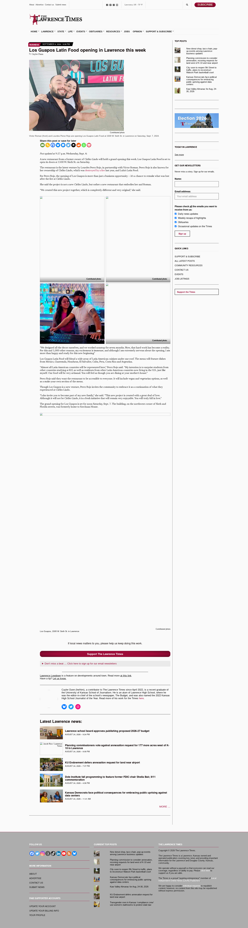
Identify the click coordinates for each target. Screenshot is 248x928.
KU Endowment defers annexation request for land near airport (102, 762)
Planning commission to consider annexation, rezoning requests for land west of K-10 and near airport (202, 60)
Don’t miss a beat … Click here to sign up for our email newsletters (81, 663)
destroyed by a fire (95, 170)
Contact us (49, 5)
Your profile (37, 915)
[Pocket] (89, 145)
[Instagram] (42, 853)
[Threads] (47, 853)
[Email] (42, 145)
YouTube (117, 5)
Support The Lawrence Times (105, 654)
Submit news (60, 5)
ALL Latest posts (185, 260)
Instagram (114, 5)
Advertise (39, 5)
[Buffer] (73, 145)
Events (80, 31)
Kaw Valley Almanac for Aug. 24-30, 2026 (201, 90)
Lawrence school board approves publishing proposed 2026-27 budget (107, 731)
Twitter (110, 5)
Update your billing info (44, 910)
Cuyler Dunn (37, 54)
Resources (113, 31)
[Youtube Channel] (63, 853)
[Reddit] (78, 145)
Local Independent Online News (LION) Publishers (187, 879)
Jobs (127, 31)
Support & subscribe (187, 256)
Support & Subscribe (159, 31)
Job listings (182, 278)
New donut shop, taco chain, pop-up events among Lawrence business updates (202, 51)
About (31, 5)
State (60, 31)
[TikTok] (53, 853)
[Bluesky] (58, 145)
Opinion (137, 31)
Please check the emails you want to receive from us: (196, 208)
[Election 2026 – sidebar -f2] (197, 120)
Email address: (183, 191)
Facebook (107, 5)
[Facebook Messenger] (63, 145)
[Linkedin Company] (58, 853)
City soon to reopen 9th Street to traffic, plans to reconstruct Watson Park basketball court (201, 70)
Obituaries (95, 31)
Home (34, 31)
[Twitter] (68, 145)
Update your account (42, 906)
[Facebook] (53, 145)
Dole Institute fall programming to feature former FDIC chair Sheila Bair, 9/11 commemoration (110, 778)
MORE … (164, 806)
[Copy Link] (47, 145)
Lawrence (47, 31)
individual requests (191, 886)
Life (70, 31)
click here (205, 870)
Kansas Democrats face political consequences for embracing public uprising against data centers (116, 794)
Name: (178, 178)
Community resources (189, 265)
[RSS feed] (69, 853)
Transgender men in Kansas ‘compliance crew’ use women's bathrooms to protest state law (132, 903)
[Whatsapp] (84, 145)
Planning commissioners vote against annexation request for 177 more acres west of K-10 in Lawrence (117, 746)
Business (34, 44)
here (141, 698)
